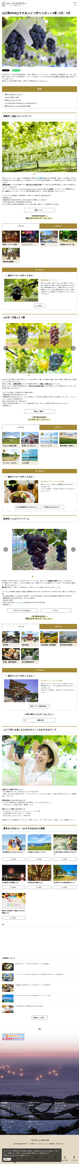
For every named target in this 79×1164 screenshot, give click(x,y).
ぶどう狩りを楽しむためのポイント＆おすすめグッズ (21, 103)
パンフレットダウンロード (35, 1124)
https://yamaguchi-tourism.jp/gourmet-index (39, 988)
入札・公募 (58, 1111)
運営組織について (33, 1105)
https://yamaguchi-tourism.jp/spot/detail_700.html (68, 238)
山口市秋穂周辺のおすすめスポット (27, 507)
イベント (4, 1116)
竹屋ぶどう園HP (38, 411)
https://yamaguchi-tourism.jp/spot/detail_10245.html (49, 440)
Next (72, 147)
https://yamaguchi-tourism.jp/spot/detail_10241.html (30, 457)
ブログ (4, 1119)
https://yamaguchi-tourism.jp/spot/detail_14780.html (30, 639)
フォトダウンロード (34, 1119)
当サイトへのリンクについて (36, 1113)
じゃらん (18, 602)
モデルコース (6, 1111)
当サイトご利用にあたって (35, 1108)
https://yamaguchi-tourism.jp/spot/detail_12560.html (30, 440)
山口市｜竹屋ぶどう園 (11, 97)
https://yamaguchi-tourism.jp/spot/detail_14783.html (49, 639)
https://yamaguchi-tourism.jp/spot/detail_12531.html (11, 440)
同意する (7, 1159)
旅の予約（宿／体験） (8, 1121)
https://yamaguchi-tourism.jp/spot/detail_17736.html (49, 238)
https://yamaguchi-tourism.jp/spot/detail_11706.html (30, 238)
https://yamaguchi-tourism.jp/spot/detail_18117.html (11, 656)
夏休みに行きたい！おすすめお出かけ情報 (17, 106)
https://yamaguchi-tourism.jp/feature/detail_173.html (39, 977)
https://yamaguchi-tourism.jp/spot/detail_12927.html (11, 256)
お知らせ (4, 1130)
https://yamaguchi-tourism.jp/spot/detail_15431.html (11, 639)
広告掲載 (30, 1116)
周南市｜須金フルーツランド (13, 94)
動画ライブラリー (33, 1121)
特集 (3, 1105)
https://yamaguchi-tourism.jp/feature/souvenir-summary (39, 1009)
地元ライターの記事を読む (38, 706)
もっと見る (38, 306)
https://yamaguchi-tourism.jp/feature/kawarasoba (39, 967)
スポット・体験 (6, 1108)
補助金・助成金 (59, 1108)
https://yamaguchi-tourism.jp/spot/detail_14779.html (30, 656)
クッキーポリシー (12, 1155)
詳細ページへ (38, 210)
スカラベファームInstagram (21, 610)
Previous (5, 147)
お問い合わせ (32, 1127)
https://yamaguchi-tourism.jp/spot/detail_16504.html (11, 457)
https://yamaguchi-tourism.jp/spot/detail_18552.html (68, 440)
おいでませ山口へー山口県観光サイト (12, 3)
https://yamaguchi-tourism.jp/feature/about (39, 998)
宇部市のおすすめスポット (52, 507)
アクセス (4, 1124)
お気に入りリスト (7, 1127)
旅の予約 (65, 1160)
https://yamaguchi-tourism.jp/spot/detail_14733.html (68, 639)
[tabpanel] (39, 147)
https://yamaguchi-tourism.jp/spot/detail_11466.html (11, 238)
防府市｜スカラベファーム (13, 100)
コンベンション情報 (60, 1105)
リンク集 (30, 1111)
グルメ (4, 1113)
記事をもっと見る (38, 1017)
